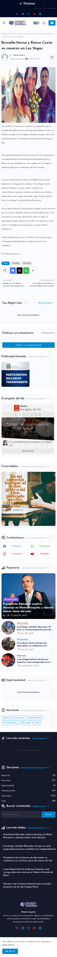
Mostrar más (44, 303)
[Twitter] (19, 270)
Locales (15, 263)
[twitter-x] (28, 14)
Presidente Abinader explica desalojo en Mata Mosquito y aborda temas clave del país (27, 836)
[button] (36, 23)
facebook (17, 546)
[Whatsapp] (26, 270)
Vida (37, 723)
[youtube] (34, 14)
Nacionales (26, 723)
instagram (17, 554)
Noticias (21, 34)
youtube (44, 554)
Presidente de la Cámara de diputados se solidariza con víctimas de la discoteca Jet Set (34, 644)
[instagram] (17, 14)
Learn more (7, 945)
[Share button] (33, 270)
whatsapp (44, 546)
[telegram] (40, 14)
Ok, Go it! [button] (10, 951)
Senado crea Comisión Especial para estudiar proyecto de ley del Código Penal (27, 885)
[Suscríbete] (51, 23)
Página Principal (9, 34)
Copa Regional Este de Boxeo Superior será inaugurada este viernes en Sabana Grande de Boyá (35, 660)
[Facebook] (13, 270)
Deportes (7, 718)
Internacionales (10, 723)
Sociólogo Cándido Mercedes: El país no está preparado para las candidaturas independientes (34, 628)
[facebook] (23, 14)
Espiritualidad (35, 718)
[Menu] (4, 23)
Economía (20, 718)
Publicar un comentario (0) (28, 345)
